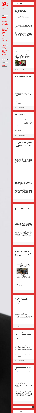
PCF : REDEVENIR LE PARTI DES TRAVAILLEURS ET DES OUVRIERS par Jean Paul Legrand (5, 53)
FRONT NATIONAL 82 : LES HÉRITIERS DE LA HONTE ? (22, 250)
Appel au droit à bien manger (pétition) (23, 368)
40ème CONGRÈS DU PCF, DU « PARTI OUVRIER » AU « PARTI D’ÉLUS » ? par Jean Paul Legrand (5, 50)
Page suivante (33, 407)
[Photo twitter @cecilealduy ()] (23, 152)
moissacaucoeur (21, 69)
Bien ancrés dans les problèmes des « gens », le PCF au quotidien (5, 29)
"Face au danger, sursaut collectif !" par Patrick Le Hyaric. (22, 208)
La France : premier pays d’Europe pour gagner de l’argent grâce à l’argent (21, 299)
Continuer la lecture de (18, 103)
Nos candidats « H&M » (21, 114)
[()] (23, 87)
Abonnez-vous (4, 17)
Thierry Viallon (28, 276)
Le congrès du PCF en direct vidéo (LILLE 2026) (5, 40)
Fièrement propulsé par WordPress (18, 411)
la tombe (21, 265)
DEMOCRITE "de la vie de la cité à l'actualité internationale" (5, 4)
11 (25, 407)
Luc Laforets (3, 52)
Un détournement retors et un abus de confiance (23, 77)
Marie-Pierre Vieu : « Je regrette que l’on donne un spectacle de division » (22, 11)
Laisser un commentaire (17, 43)
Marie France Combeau (4, 44)
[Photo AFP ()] (23, 306)
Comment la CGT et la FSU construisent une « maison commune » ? (5, 43)
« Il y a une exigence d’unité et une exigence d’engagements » (23, 333)
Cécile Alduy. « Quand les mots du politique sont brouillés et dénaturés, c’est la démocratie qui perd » (23, 144)
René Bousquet (25, 265)
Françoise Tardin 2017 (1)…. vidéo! (22, 50)
